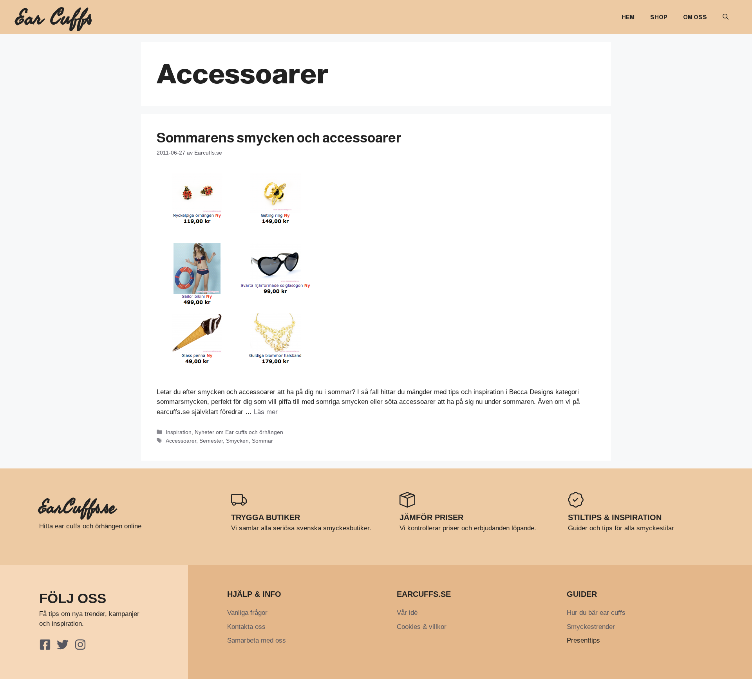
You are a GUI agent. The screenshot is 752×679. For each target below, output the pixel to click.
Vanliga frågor (247, 612)
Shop (658, 17)
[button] (725, 17)
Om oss (695, 17)
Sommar (262, 441)
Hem (628, 17)
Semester (211, 441)
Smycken (237, 441)
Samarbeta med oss (256, 640)
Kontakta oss (246, 626)
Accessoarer (181, 441)
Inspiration (179, 432)
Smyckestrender (591, 626)
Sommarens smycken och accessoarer (279, 137)
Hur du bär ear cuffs (596, 612)
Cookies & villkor (421, 626)
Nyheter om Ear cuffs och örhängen (239, 432)
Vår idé (407, 612)
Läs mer (266, 412)
